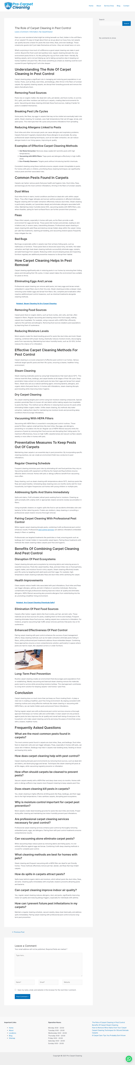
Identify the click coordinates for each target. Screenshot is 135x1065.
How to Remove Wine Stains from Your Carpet (109, 1028)
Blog (118, 6)
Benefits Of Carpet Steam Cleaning (105, 1025)
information (34, 32)
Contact (126, 6)
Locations (12, 1033)
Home (91, 6)
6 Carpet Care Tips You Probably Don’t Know (109, 1035)
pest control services (46, 530)
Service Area (109, 6)
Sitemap (12, 1038)
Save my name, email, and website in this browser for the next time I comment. (47, 990)
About (99, 6)
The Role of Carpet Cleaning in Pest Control (108, 1022)
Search (101, 19)
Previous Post (18, 932)
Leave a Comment (21, 32)
